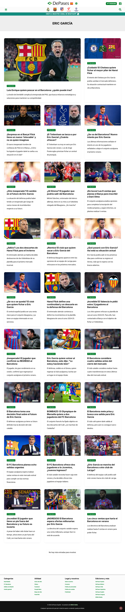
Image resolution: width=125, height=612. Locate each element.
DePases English (100, 592)
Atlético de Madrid (8, 587)
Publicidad (68, 592)
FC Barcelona (11, 86)
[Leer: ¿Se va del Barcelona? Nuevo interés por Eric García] (103, 115)
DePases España (100, 581)
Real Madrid (7, 581)
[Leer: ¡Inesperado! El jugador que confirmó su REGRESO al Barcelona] (22, 339)
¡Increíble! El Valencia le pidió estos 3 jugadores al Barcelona (102, 304)
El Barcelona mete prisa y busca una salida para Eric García (101, 414)
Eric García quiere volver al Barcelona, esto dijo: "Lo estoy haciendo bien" (61, 361)
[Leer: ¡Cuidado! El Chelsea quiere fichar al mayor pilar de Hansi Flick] (103, 48)
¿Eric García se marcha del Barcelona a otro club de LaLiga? (101, 467)
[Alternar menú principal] (5, 9)
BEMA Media (99, 597)
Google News (37, 589)
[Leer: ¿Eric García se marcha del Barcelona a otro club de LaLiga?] (103, 445)
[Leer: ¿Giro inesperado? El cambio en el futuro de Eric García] (22, 172)
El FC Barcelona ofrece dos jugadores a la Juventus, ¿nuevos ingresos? (61, 467)
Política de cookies (70, 589)
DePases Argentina (100, 589)
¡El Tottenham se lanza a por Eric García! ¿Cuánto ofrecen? (61, 137)
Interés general (8, 589)
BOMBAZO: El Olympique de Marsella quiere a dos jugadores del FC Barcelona (61, 414)
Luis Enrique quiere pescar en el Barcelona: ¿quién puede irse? (39, 90)
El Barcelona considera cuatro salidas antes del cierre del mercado (99, 361)
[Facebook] (120, 3)
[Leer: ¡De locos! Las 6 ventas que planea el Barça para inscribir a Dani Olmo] (103, 172)
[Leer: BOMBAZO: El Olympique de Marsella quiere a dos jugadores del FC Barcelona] (62, 392)
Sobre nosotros (69, 581)
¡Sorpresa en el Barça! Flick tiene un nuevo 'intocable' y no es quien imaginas (21, 137)
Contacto (67, 584)
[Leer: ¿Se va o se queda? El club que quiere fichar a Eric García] (22, 282)
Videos (36, 584)
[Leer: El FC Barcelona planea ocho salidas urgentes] (22, 445)
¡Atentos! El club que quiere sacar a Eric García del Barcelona (61, 250)
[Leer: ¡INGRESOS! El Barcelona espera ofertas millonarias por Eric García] (62, 499)
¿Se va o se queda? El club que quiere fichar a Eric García (20, 304)
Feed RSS (36, 594)
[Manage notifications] (120, 608)
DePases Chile (99, 587)
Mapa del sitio (38, 592)
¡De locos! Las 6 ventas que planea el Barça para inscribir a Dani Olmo (102, 194)
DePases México (100, 584)
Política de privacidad (70, 587)
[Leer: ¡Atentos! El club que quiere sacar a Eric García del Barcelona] (62, 228)
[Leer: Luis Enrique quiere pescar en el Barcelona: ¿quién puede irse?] (42, 60)
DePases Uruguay (100, 594)
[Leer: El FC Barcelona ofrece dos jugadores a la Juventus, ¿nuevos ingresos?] (62, 445)
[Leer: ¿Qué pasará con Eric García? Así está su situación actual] (103, 228)
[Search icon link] (120, 10)
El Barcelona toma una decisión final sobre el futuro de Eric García (22, 414)
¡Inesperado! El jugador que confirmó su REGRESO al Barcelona (21, 361)
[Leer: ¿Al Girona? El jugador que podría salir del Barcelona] (62, 172)
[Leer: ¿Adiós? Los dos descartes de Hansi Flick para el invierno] (22, 228)
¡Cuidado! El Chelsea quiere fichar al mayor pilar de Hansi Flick (102, 70)
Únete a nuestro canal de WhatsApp (61, 14)
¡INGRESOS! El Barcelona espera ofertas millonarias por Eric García (60, 521)
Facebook (37, 587)
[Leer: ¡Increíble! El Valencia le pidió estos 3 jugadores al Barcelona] (103, 282)
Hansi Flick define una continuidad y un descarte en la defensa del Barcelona (62, 304)
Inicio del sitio (38, 581)
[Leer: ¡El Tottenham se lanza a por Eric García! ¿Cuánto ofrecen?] (62, 115)
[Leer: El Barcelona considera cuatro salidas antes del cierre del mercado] (103, 339)
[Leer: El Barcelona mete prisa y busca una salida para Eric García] (103, 392)
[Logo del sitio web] (58, 3)
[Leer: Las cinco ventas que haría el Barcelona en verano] (103, 499)
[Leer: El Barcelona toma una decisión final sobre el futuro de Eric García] (22, 392)
